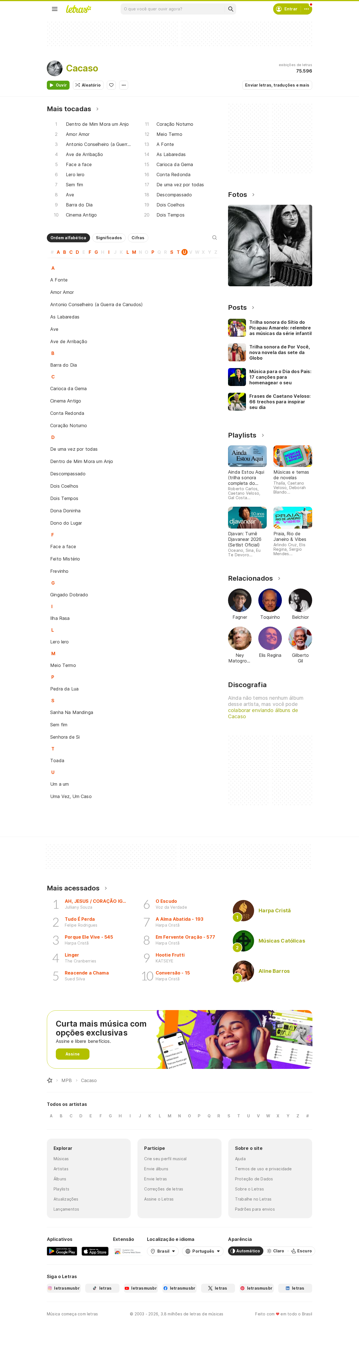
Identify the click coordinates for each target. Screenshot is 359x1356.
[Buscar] (230, 9)
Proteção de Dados (254, 1178)
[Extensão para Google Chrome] (127, 1250)
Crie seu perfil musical (165, 1158)
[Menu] (55, 9)
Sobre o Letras (249, 1189)
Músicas (61, 1158)
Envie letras (155, 1178)
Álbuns (60, 1178)
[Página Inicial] (49, 1080)
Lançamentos (66, 1209)
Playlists (61, 1189)
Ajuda (240, 1158)
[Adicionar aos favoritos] (111, 85)
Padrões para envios (255, 1209)
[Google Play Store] (62, 1250)
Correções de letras (163, 1189)
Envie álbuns (156, 1168)
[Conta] (306, 9)
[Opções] (123, 85)
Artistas (61, 1168)
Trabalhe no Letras (253, 1199)
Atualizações (66, 1199)
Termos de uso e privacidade (263, 1168)
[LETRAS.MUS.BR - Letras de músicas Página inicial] (79, 9)
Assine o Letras (159, 1199)
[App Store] (95, 1250)
